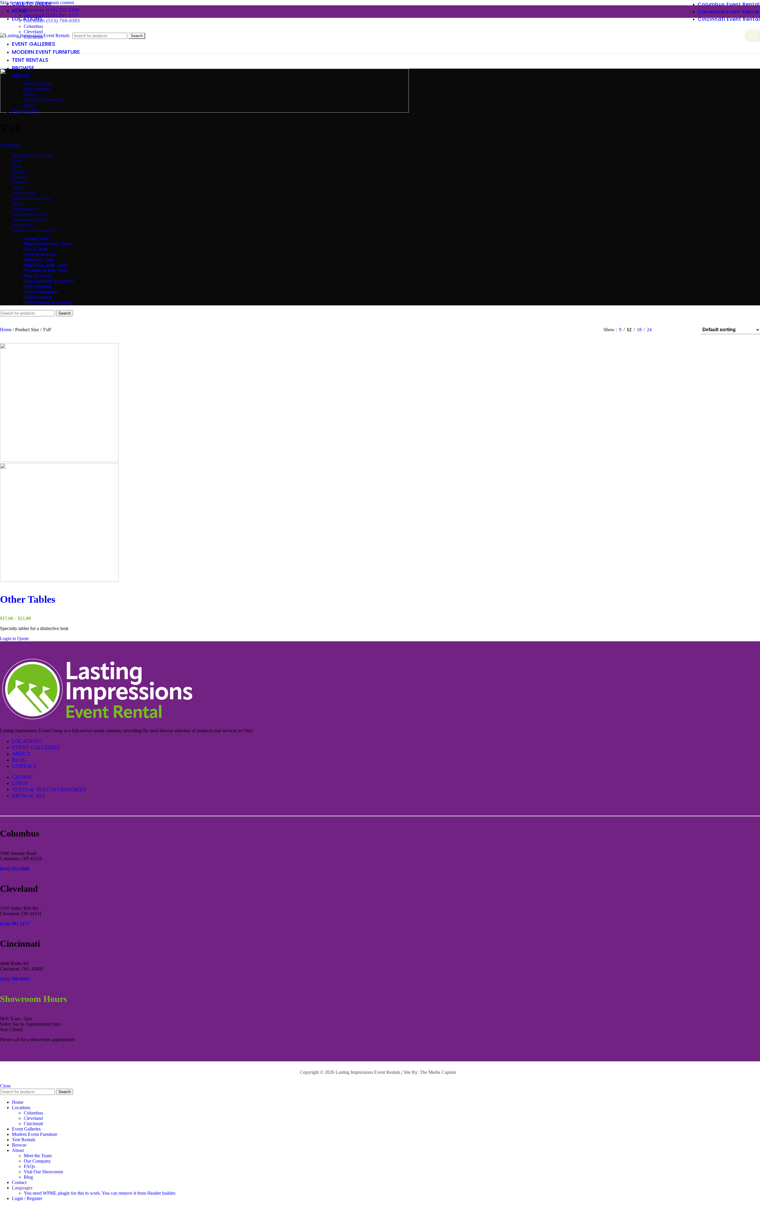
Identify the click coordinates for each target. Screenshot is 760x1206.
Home (6, 329)
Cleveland (33, 1118)
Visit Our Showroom (43, 99)
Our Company (37, 88)
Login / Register (27, 1198)
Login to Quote (14, 638)
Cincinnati (33, 1123)
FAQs (29, 94)
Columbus (33, 26)
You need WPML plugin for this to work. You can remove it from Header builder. (100, 1193)
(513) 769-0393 (14, 978)
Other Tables (27, 599)
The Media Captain (438, 1072)
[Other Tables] (59, 460)
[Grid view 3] (677, 330)
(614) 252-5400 (14, 868)
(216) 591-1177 (14, 923)
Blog (28, 105)
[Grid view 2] (666, 330)
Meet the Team (38, 83)
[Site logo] (34, 35)
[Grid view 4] (688, 330)
